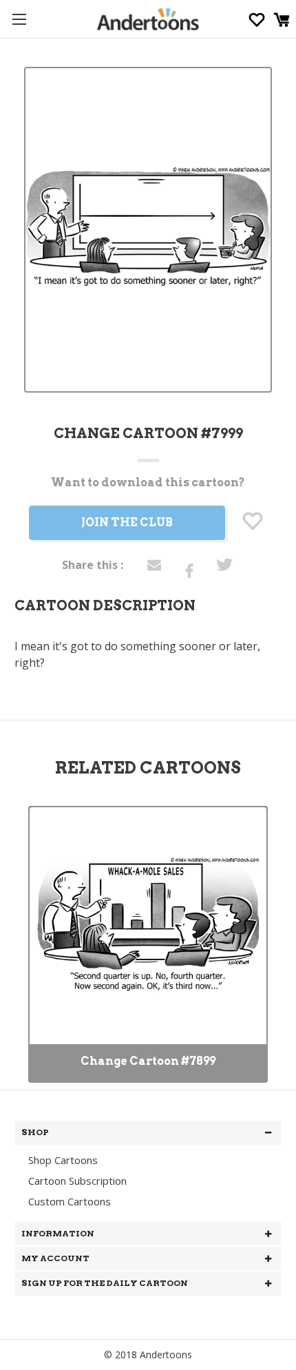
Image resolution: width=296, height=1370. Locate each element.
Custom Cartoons (69, 1201)
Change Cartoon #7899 (148, 1061)
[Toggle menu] (19, 19)
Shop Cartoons (63, 1160)
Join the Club (127, 522)
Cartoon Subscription (77, 1180)
